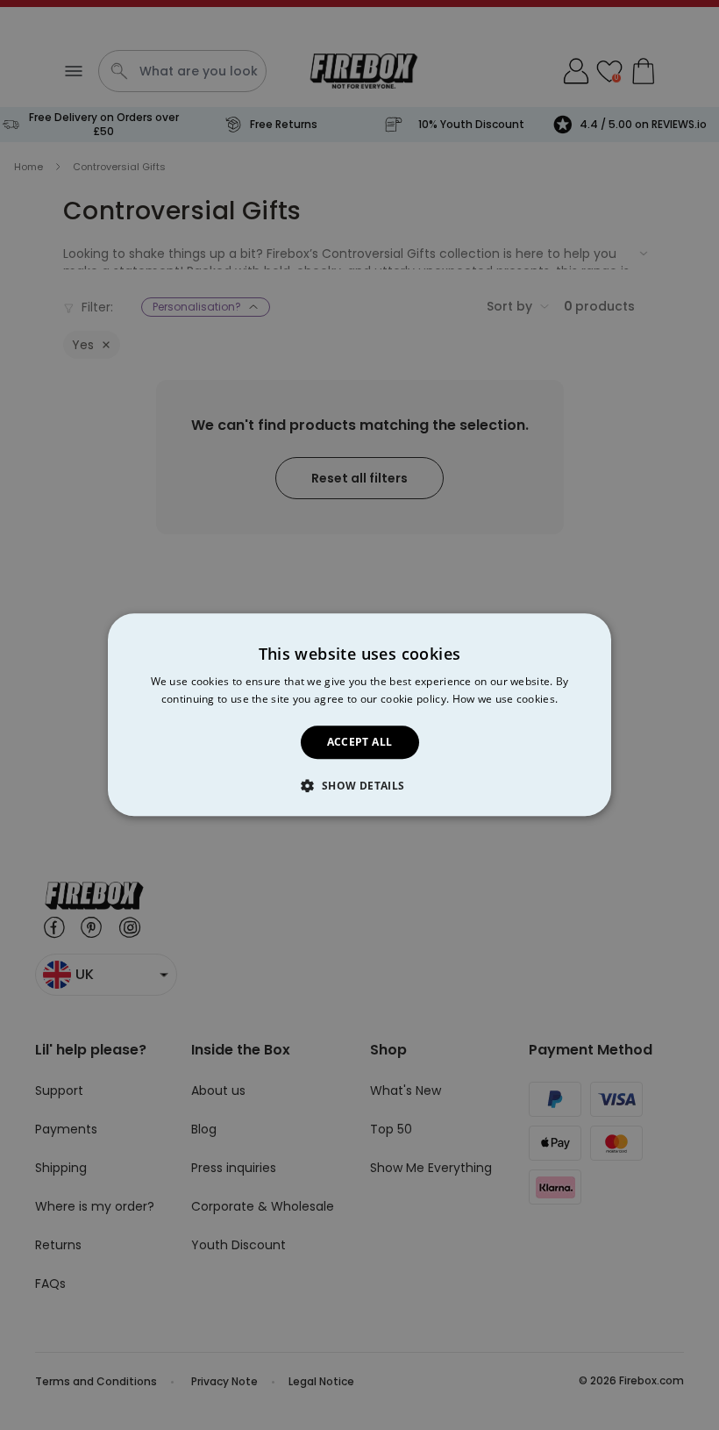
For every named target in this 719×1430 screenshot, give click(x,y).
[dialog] (359, 714)
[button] (359, 786)
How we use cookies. (505, 699)
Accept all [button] (360, 741)
